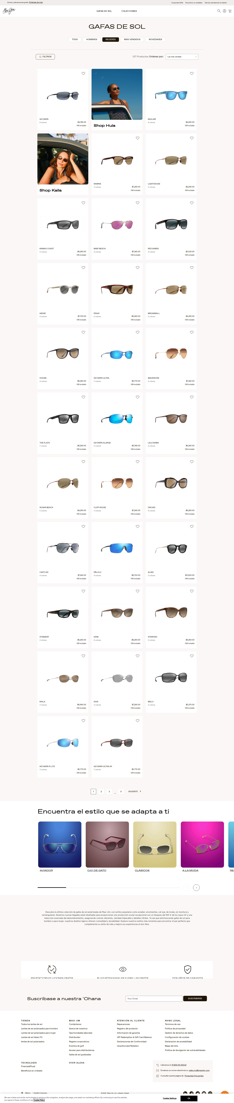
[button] (45, 56)
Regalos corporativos (79, 1041)
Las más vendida (174, 57)
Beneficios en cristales (31, 1071)
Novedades (155, 39)
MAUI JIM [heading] (74, 1021)
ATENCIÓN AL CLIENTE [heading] (131, 1021)
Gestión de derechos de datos (179, 1033)
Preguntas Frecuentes (194, 1076)
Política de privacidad (175, 1028)
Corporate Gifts (177, 3)
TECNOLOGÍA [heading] (29, 1063)
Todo (75, 39)
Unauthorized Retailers (128, 1046)
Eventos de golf (76, 1046)
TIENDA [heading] (25, 1021)
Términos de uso (173, 1024)
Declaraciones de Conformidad (131, 1041)
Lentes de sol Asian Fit (31, 1037)
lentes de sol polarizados (32, 1041)
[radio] (75, 39)
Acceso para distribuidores (81, 1050)
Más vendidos (132, 39)
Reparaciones (123, 1024)
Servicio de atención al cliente (216, 3)
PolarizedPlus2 (28, 1066)
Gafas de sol (104, 11)
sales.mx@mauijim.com (199, 1070)
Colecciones (129, 11)
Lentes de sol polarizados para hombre (39, 1028)
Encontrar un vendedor (194, 3)
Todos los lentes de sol (31, 1024)
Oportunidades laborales (80, 1033)
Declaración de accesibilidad (178, 1041)
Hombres (91, 39)
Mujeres (111, 39)
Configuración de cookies (177, 1037)
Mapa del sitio (171, 1046)
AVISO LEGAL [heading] (173, 1021)
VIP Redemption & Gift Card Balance (134, 1037)
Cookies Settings (170, 1098)
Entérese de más (36, 2)
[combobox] (182, 57)
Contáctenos (75, 1024)
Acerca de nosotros (78, 1028)
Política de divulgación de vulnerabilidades (185, 1050)
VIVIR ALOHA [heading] (76, 1063)
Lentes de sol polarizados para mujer (38, 1033)
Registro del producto (127, 1028)
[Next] (196, 887)
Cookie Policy (39, 1100)
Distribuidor (74, 1037)
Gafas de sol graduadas (80, 1054)
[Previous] (186, 887)
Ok (189, 1098)
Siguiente (134, 791)
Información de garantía (128, 1033)
